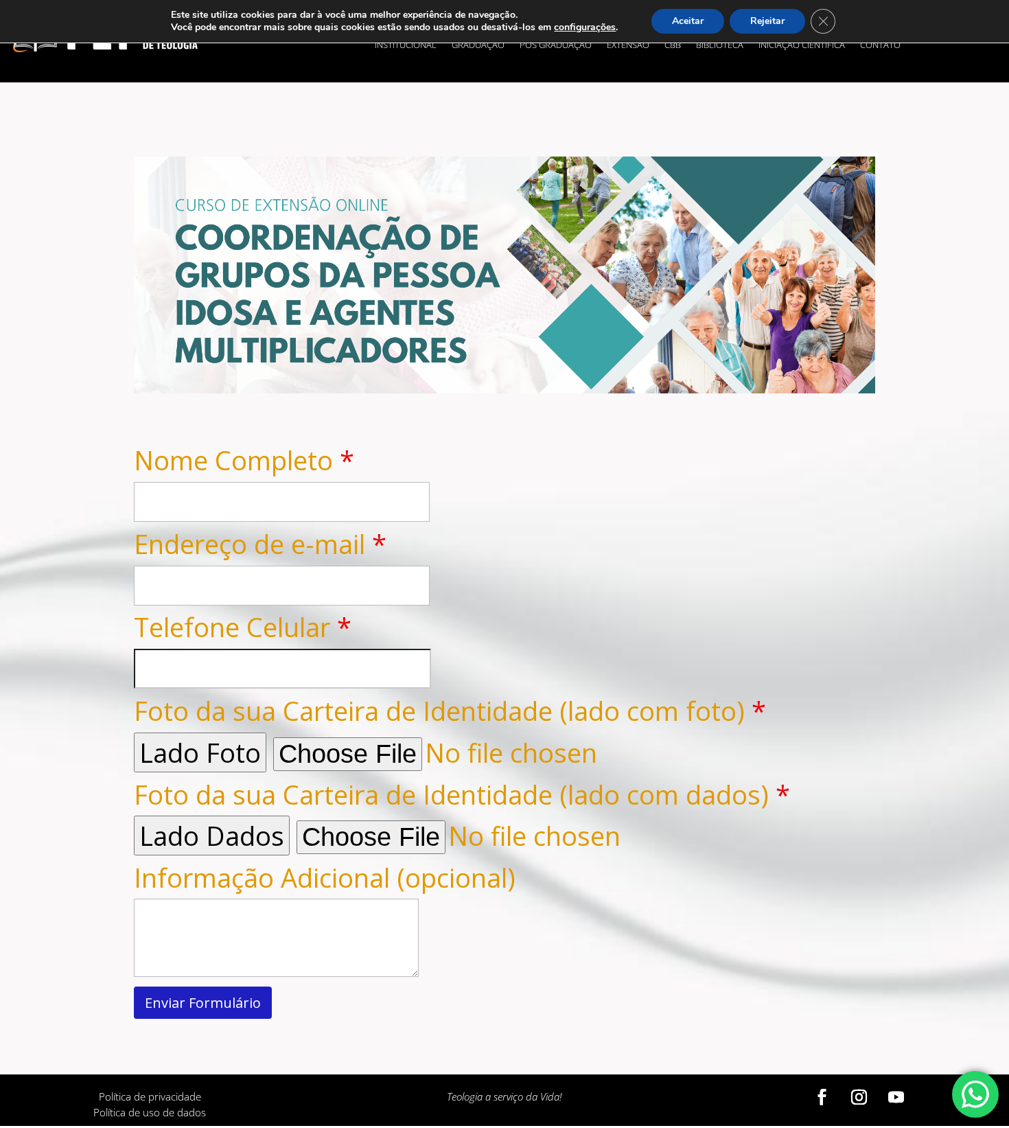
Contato (880, 45)
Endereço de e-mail (260, 544)
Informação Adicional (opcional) (324, 877)
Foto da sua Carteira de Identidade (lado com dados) (462, 794)
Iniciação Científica (801, 45)
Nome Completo (244, 460)
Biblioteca (719, 45)
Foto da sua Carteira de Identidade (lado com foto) (450, 710)
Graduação (478, 45)
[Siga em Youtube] (896, 1097)
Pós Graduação (556, 45)
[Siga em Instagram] (859, 1097)
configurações (585, 27)
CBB (672, 45)
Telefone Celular (242, 627)
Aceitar (688, 20)
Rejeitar (767, 20)
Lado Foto (200, 752)
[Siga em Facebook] (822, 1097)
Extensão (628, 45)
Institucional (406, 45)
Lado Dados (211, 835)
